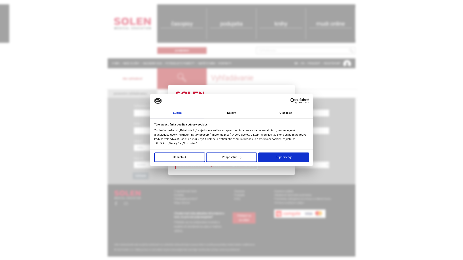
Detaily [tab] (231, 112)
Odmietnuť (179, 157)
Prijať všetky (284, 157)
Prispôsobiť (229, 157)
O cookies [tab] (285, 112)
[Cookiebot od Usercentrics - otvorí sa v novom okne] (293, 101)
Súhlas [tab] (177, 112)
